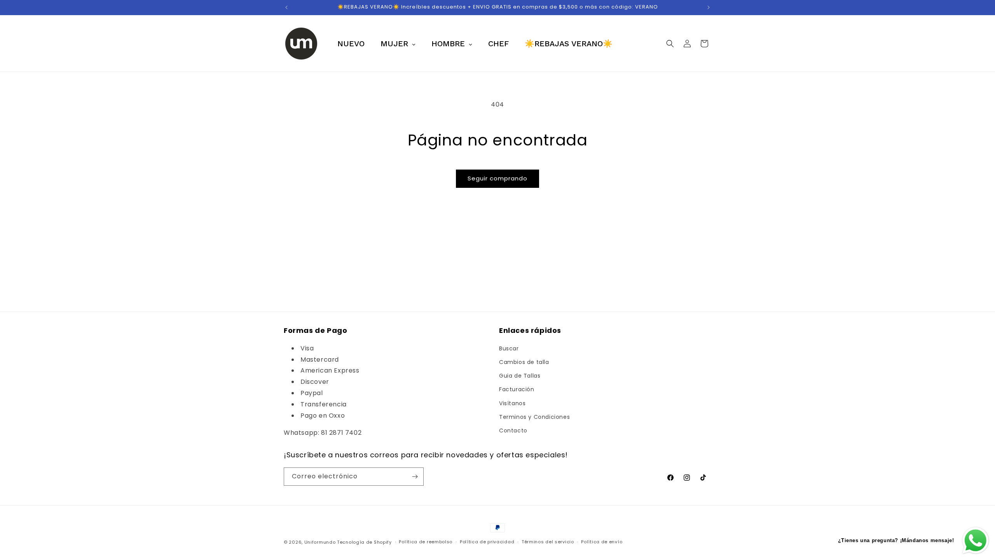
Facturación (516, 389)
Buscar (509, 348)
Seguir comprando (497, 178)
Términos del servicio (548, 542)
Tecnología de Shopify (364, 542)
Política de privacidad (487, 542)
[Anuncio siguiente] (708, 7)
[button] (670, 43)
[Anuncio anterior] (286, 7)
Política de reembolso (425, 542)
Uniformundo (320, 542)
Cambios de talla (524, 362)
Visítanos (512, 403)
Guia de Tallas (519, 376)
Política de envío (601, 542)
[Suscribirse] (414, 476)
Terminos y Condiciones (534, 417)
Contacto (513, 430)
